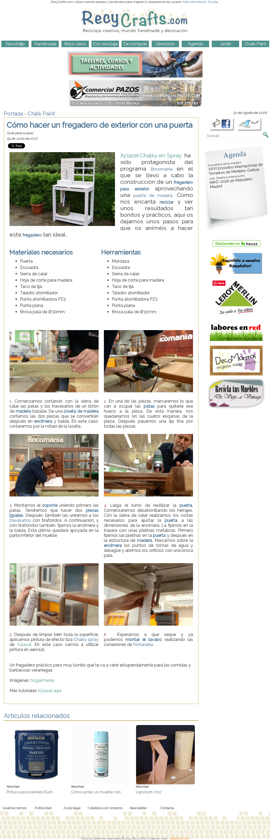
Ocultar (213, 2)
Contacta (167, 808)
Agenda (234, 154)
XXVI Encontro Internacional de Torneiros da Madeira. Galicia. (235, 168)
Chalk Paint (41, 113)
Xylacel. (24, 644)
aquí (57, 690)
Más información (194, 2)
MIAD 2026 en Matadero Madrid (230, 181)
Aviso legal (72, 808)
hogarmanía (42, 680)
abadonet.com (180, 838)
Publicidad (43, 808)
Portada (13, 113)
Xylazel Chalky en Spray (152, 155)
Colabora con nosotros (105, 808)
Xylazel (45, 690)
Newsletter (138, 808)
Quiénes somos (14, 808)
